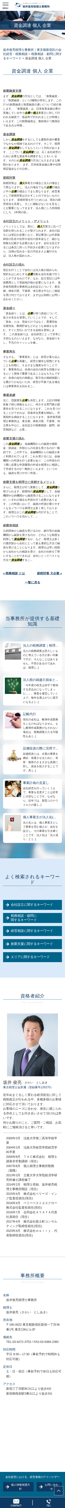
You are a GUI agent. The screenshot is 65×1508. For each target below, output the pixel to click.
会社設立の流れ (14, 264)
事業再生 (9, 351)
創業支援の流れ (14, 438)
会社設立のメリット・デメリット (26, 221)
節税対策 (9, 177)
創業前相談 (10, 525)
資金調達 (9, 134)
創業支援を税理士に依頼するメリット (29, 482)
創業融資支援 (12, 91)
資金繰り (9, 308)
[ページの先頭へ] (58, 1490)
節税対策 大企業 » (49, 573)
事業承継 (9, 395)
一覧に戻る (32, 582)
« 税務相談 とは (14, 573)
